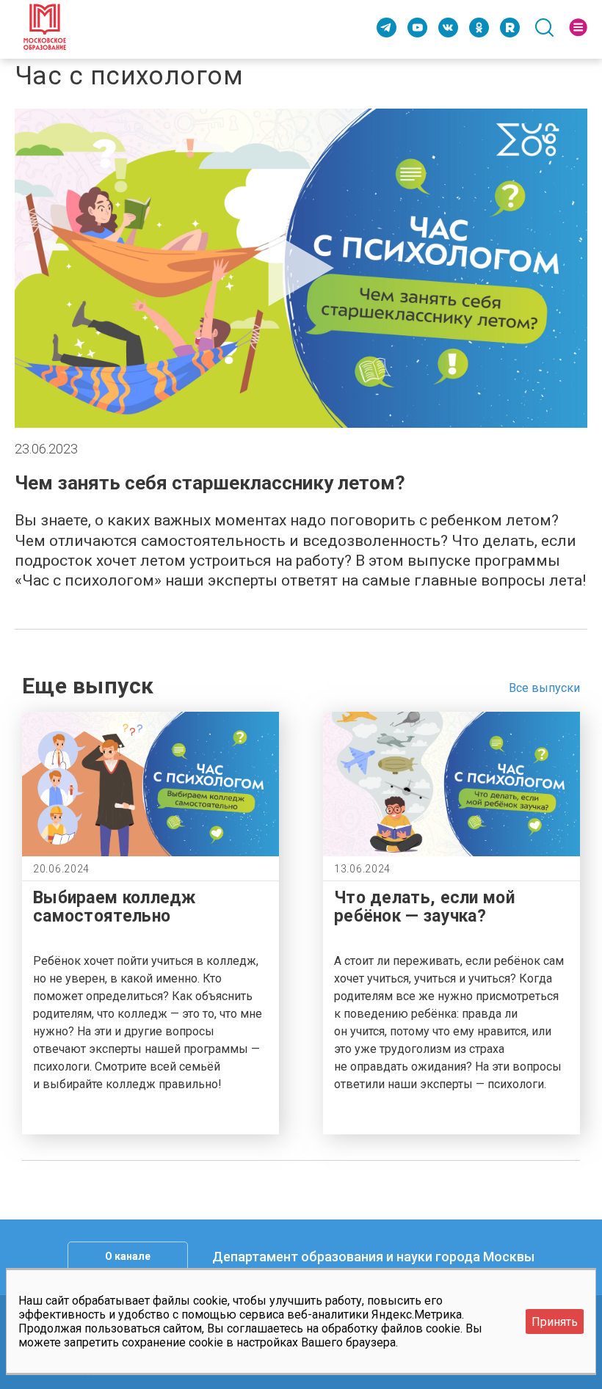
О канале (127, 1256)
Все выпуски (544, 688)
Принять (555, 1322)
